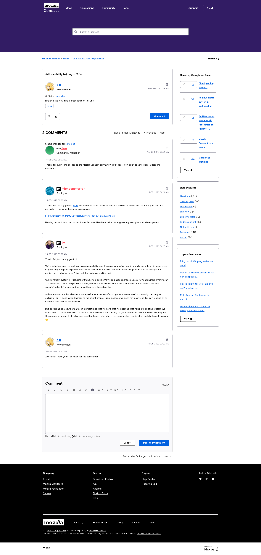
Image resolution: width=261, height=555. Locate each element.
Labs (126, 8)
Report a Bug (149, 483)
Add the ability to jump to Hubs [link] (88, 58)
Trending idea (187, 201)
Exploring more (187, 217)
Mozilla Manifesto (53, 483)
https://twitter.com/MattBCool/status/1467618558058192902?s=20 (80, 215)
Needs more (186, 206)
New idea (60, 96)
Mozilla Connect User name (206, 143)
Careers (47, 493)
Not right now (187, 227)
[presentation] (49, 389)
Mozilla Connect (51, 8)
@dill (75, 205)
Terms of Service (99, 522)
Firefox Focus (100, 493)
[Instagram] (206, 479)
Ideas (69, 8)
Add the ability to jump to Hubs (63, 74)
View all (188, 170)
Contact (152, 522)
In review (184, 211)
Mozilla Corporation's (56, 530)
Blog (95, 498)
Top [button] (48, 547)
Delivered (185, 232)
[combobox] (130, 31)
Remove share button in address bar (206, 101)
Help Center (148, 479)
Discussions (87, 8)
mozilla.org (78, 522)
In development (188, 222)
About (46, 479)
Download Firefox (103, 479)
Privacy (119, 522)
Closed (183, 237)
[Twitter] (200, 479)
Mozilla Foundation (53, 488)
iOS (95, 483)
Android (97, 488)
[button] (48, 116)
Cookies (136, 522)
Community (108, 8)
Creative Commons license (149, 533)
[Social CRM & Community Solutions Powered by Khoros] (211, 548)
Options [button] (212, 58)
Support (193, 8)
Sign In (210, 8)
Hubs (49, 106)
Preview (165, 385)
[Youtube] (213, 479)
